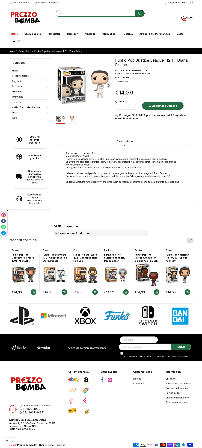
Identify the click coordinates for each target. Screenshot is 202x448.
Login (171, 2)
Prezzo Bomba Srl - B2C (30, 445)
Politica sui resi (173, 393)
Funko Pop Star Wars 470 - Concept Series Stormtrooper (55, 257)
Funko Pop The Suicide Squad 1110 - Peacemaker (115, 257)
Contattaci (138, 383)
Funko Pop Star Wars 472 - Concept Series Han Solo (85, 257)
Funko (15, 250)
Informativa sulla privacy (178, 383)
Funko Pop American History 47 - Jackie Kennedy (177, 257)
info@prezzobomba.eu (49, 2)
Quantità (119, 101)
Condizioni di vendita (177, 388)
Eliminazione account (176, 402)
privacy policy (136, 356)
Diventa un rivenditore (177, 397)
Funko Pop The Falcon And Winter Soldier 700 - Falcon (146, 257)
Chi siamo (171, 378)
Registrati (180, 2)
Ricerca (137, 378)
